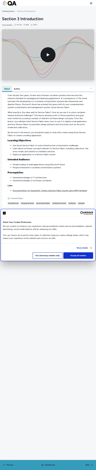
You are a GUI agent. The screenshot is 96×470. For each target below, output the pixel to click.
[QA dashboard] (10, 3)
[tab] (7, 88)
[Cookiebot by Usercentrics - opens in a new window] (82, 213)
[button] (91, 3)
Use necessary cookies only (47, 255)
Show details (82, 248)
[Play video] (48, 54)
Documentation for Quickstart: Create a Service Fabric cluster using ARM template (50, 190)
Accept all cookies (78, 255)
